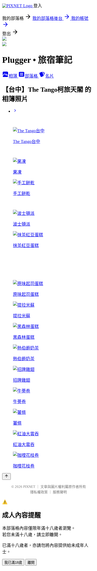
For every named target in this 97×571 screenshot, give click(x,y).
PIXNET (29, 487)
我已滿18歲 (13, 563)
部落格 (32, 76)
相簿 (13, 76)
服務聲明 (60, 492)
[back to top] (6, 476)
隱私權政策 (39, 492)
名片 (49, 76)
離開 (30, 563)
